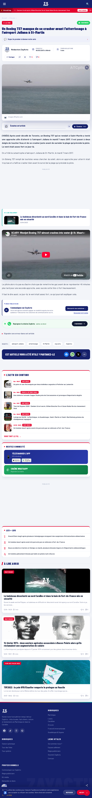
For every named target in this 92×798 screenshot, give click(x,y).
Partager (12, 57)
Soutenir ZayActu (54, 755)
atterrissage (33, 344)
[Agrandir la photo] (46, 89)
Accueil (4, 18)
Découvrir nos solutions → (76, 308)
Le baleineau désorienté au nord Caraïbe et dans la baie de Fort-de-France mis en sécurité (43, 597)
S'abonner (85, 23)
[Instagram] (16, 730)
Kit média (5, 777)
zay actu (58, 344)
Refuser (69, 792)
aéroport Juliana (18, 344)
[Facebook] (66, 354)
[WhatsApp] (72, 354)
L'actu (50, 719)
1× (69, 126)
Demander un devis (8, 781)
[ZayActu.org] (46, 3)
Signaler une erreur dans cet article (18, 333)
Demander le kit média (81, 313)
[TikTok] (10, 730)
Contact (51, 758)
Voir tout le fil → (12, 436)
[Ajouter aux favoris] (25, 57)
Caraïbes (51, 721)
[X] (78, 354)
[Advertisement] (46, 188)
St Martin (46, 344)
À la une (12, 18)
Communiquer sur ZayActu (11, 770)
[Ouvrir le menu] (4, 3)
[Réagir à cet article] (19, 57)
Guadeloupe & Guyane (56, 732)
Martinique (51, 715)
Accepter (83, 792)
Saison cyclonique (8, 744)
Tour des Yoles (7, 747)
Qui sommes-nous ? (55, 744)
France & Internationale (56, 729)
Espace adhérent (54, 747)
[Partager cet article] (87, 785)
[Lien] (84, 354)
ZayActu (69, 344)
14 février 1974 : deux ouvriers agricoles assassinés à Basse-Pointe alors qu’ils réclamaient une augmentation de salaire (43, 644)
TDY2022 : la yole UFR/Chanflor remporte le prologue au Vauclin (34, 687)
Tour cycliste (6, 751)
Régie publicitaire (54, 751)
